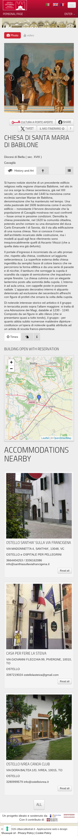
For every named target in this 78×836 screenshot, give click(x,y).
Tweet (29, 128)
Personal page (13, 14)
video (30, 35)
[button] (39, 398)
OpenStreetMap (62, 438)
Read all (64, 570)
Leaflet (45, 438)
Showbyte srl (8, 833)
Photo (14, 35)
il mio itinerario (51, 128)
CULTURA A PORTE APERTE (36, 122)
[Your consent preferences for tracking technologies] (7, 829)
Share (66, 122)
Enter (68, 14)
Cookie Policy (43, 833)
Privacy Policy (26, 833)
